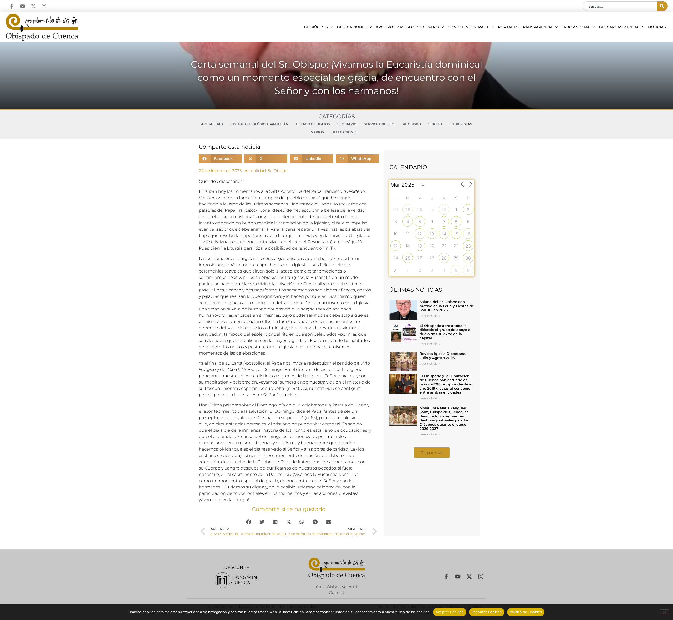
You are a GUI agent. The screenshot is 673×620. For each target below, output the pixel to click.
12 (419, 233)
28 (444, 209)
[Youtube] (22, 6)
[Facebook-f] (11, 6)
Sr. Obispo (411, 124)
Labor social (576, 27)
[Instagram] (44, 6)
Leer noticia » (430, 316)
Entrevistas (460, 124)
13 (432, 233)
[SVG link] (236, 580)
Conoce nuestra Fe (468, 27)
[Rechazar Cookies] (664, 611)
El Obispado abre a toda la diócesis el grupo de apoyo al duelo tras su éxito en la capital (445, 332)
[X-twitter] (33, 6)
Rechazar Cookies (487, 612)
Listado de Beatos (313, 124)
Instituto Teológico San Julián (259, 124)
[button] (220, 158)
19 (419, 246)
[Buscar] (662, 6)
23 (468, 246)
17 (396, 246)
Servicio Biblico (379, 124)
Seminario (346, 124)
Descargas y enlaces (621, 27)
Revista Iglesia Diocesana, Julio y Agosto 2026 (443, 355)
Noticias (657, 27)
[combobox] (620, 6)
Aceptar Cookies (450, 612)
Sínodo (435, 124)
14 (444, 233)
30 (468, 258)
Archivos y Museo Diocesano (407, 27)
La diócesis (316, 27)
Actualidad (212, 124)
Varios (317, 132)
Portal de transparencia (525, 27)
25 (407, 209)
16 (468, 233)
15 (456, 233)
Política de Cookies (526, 612)
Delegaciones (352, 27)
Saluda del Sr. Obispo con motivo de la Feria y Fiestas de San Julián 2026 (447, 306)
